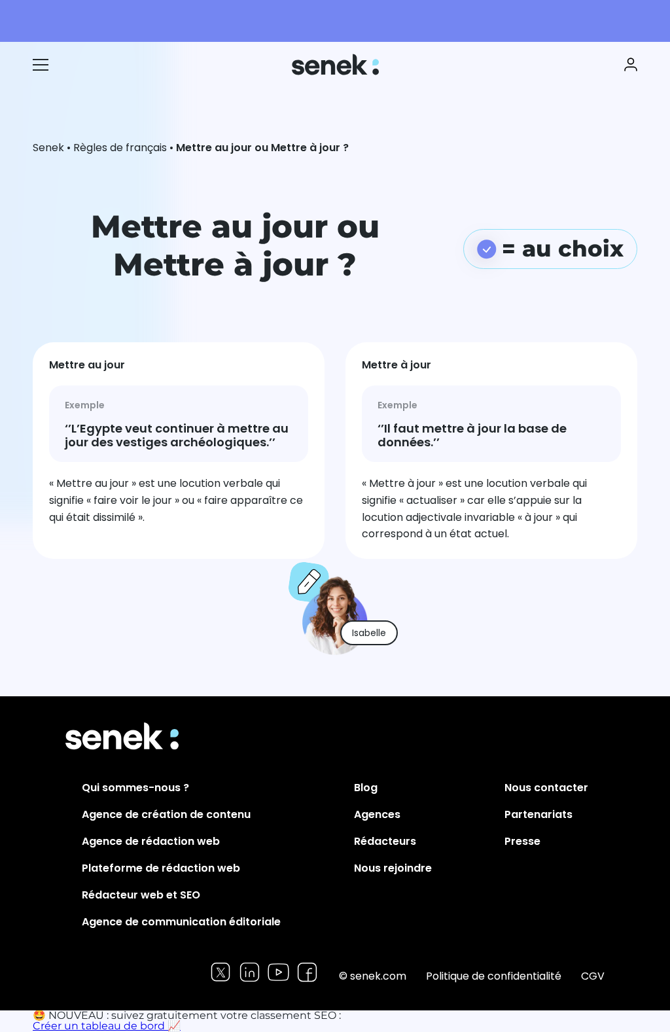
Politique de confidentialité (493, 976)
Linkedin (250, 972)
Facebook (307, 972)
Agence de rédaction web (151, 841)
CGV (593, 976)
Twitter (221, 972)
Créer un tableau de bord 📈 (107, 1026)
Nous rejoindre (393, 868)
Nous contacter (546, 787)
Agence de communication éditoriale (181, 921)
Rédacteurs (385, 841)
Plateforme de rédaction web (161, 868)
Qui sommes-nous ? (135, 787)
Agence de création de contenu (166, 814)
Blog (366, 787)
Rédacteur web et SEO (141, 894)
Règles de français (120, 147)
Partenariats (538, 814)
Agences (377, 814)
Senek (336, 64)
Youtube (278, 972)
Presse (522, 841)
